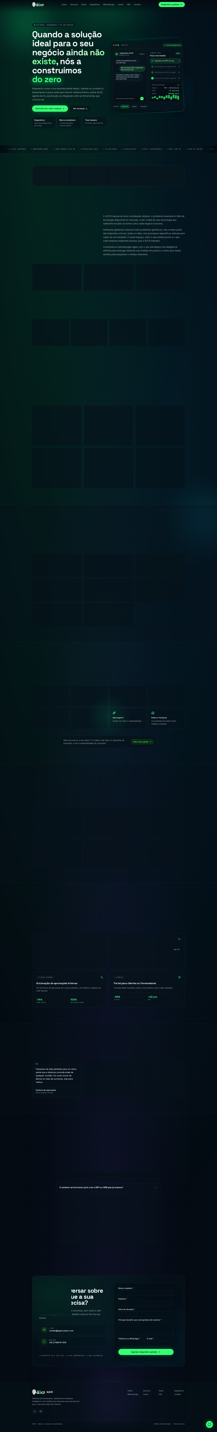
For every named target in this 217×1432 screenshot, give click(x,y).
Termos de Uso (179, 1424)
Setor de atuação (126, 1309)
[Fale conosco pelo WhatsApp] (209, 1424)
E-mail (150, 1339)
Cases (120, 4)
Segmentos (95, 4)
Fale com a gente (140, 742)
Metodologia (108, 4)
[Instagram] (40, 1411)
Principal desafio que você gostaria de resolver (140, 1320)
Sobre (64, 4)
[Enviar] (142, 99)
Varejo (134, 107)
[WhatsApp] (34, 1411)
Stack (83, 4)
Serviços (74, 4)
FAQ (128, 4)
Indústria (125, 107)
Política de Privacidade (162, 1424)
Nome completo (126, 1288)
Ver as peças (79, 108)
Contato (137, 4)
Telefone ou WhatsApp (129, 1339)
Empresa (122, 1299)
